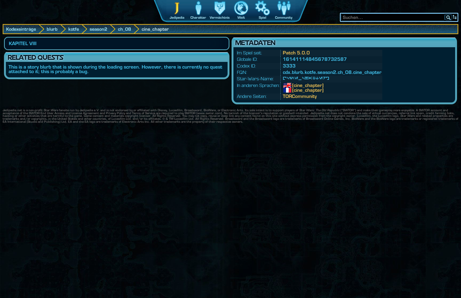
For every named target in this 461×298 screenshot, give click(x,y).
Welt (241, 17)
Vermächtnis (220, 17)
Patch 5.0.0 (296, 52)
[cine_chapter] (296, 85)
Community (283, 17)
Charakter (198, 17)
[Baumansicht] (455, 17)
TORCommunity (300, 96)
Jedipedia (177, 17)
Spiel (262, 17)
